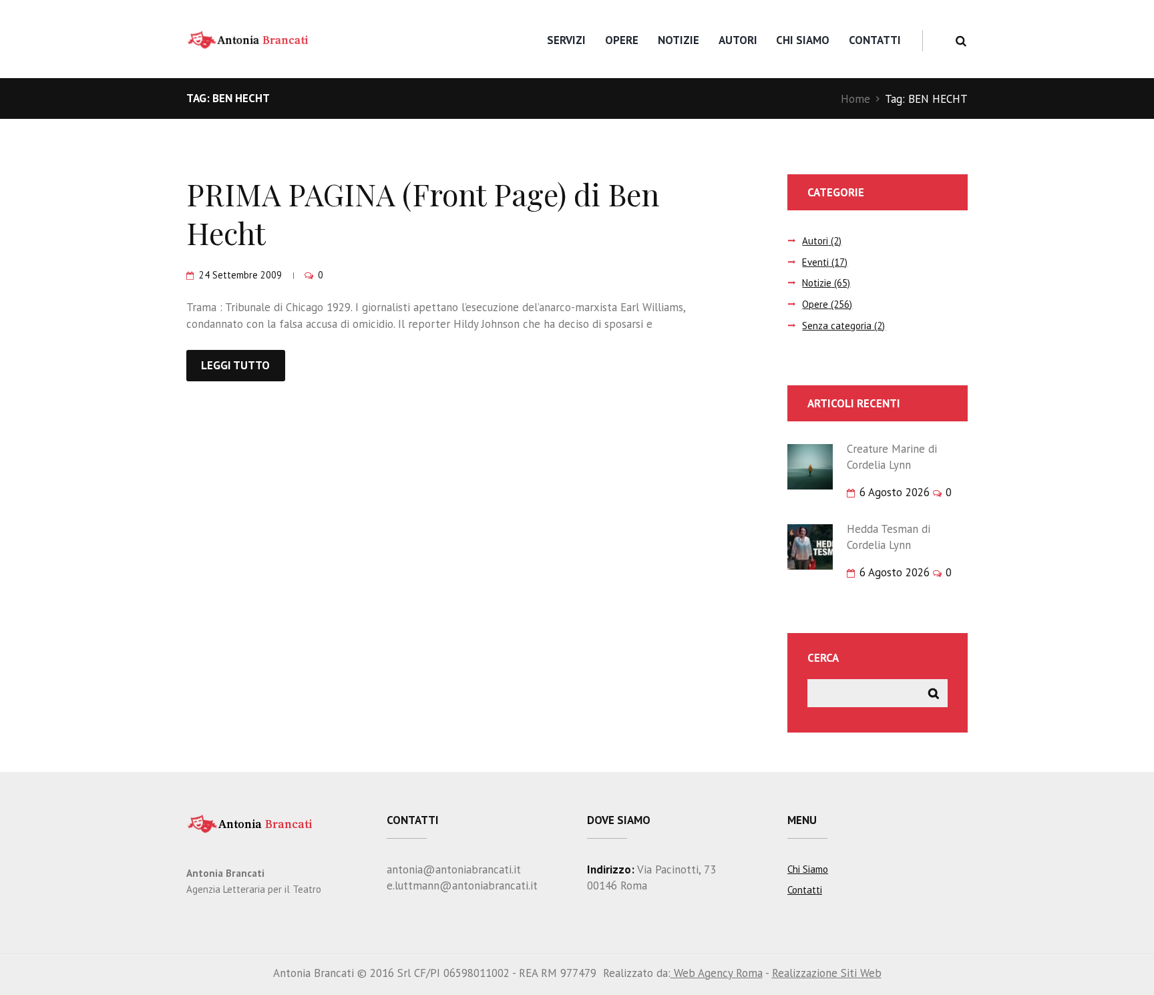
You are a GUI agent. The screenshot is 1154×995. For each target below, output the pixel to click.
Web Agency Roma (716, 973)
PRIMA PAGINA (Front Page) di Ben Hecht (422, 213)
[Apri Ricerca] (960, 41)
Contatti (875, 40)
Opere (621, 40)
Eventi (815, 262)
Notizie (678, 40)
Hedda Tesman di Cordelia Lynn (888, 537)
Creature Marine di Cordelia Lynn (892, 456)
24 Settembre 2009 (240, 274)
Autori (738, 40)
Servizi (566, 40)
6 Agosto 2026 (894, 492)
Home (855, 98)
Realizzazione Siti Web (827, 973)
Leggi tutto (235, 365)
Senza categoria (837, 325)
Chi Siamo (802, 40)
